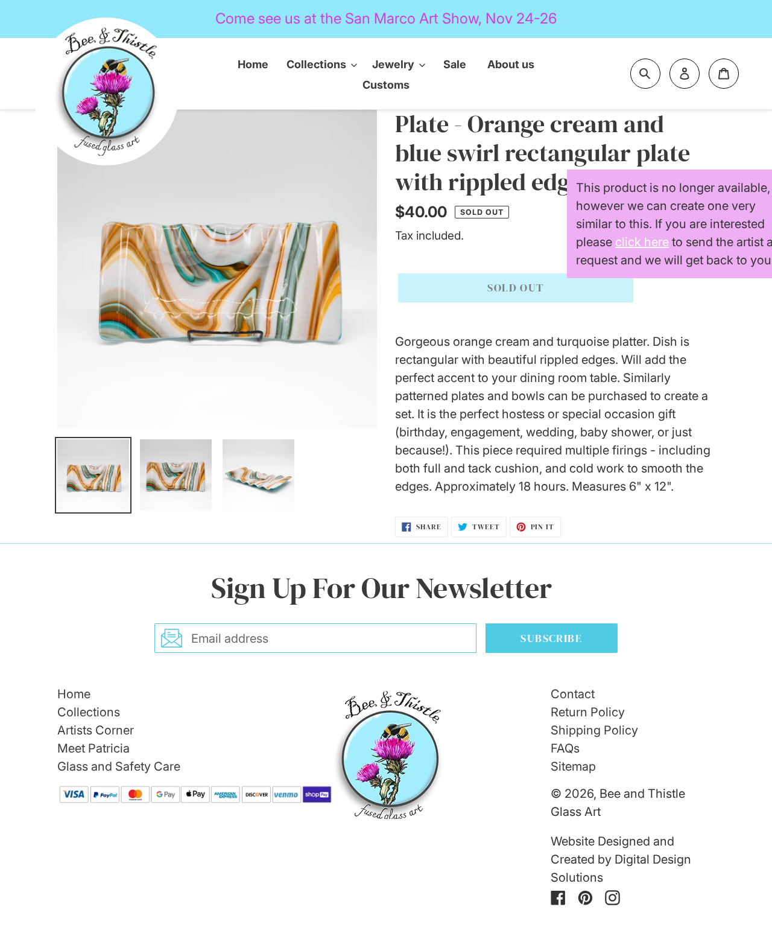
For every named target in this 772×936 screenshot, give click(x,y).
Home (73, 694)
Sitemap (573, 766)
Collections (88, 712)
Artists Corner (95, 730)
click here (642, 242)
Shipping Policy (594, 730)
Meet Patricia (93, 748)
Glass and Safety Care (118, 766)
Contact (573, 694)
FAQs (565, 748)
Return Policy (588, 712)
